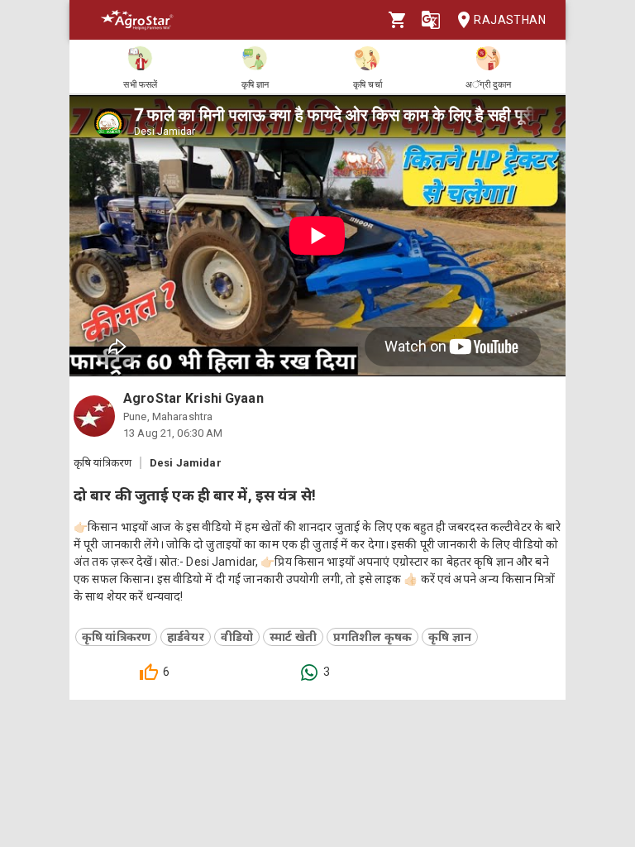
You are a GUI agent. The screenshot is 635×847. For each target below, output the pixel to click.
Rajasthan (510, 19)
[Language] (430, 19)
